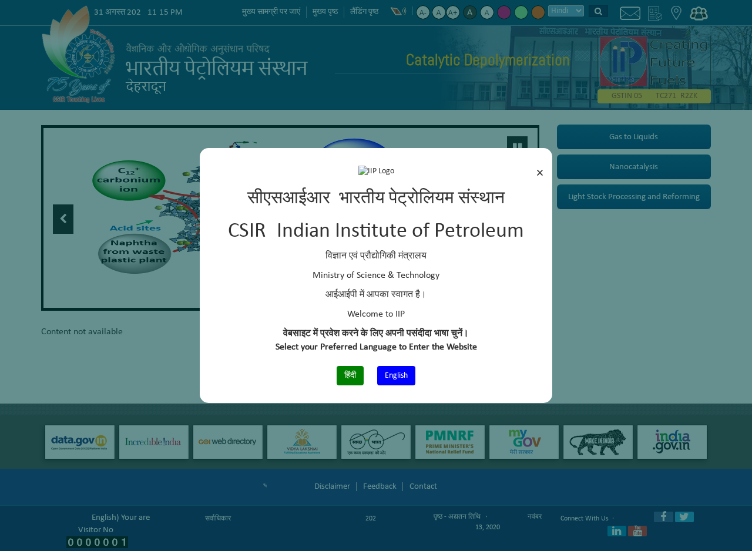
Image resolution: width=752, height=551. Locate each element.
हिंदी (350, 375)
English (396, 375)
